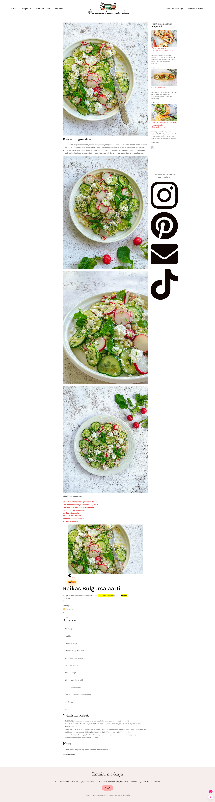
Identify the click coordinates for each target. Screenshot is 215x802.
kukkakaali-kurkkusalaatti (74, 510)
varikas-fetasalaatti (71, 513)
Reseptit (25, 9)
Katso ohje (155, 68)
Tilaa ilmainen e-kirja (174, 9)
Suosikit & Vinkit (43, 9)
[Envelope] (164, 267)
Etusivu (13, 9)
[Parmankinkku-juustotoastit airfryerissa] (164, 31)
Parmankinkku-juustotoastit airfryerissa (162, 49)
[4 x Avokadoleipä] (164, 71)
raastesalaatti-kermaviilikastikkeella (78, 507)
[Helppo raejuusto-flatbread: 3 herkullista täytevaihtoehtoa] (164, 106)
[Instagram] (164, 210)
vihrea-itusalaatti (70, 521)
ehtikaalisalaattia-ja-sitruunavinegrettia (81, 505)
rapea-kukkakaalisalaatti (73, 519)
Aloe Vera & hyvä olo (196, 9)
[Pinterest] (164, 239)
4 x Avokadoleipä (159, 87)
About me (59, 9)
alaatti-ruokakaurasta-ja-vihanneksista (80, 502)
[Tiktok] (164, 299)
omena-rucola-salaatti (72, 516)
